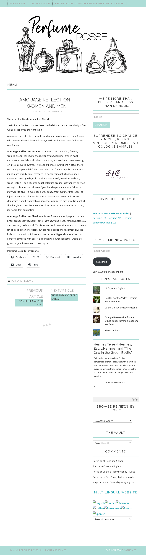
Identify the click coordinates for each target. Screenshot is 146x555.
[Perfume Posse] (73, 45)
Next (136, 399)
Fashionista (113, 550)
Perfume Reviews (22, 280)
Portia (96, 460)
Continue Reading (115, 370)
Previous (133, 399)
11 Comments (54, 111)
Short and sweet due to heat (64, 297)
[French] (110, 503)
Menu (12, 84)
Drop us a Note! (40, 3)
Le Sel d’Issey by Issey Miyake (119, 471)
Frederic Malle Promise (112, 344)
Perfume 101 (99, 218)
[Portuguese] (112, 508)
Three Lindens (112, 330)
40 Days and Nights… (116, 288)
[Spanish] (99, 513)
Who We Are (17, 3)
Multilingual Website (115, 492)
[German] (122, 503)
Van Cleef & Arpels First (31, 303)
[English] (99, 503)
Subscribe (101, 261)
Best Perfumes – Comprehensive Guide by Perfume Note (89, 3)
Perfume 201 (114, 218)
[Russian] (127, 508)
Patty (38, 111)
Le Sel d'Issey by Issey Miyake (121, 307)
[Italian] (98, 508)
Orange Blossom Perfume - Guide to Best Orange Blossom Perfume (121, 321)
